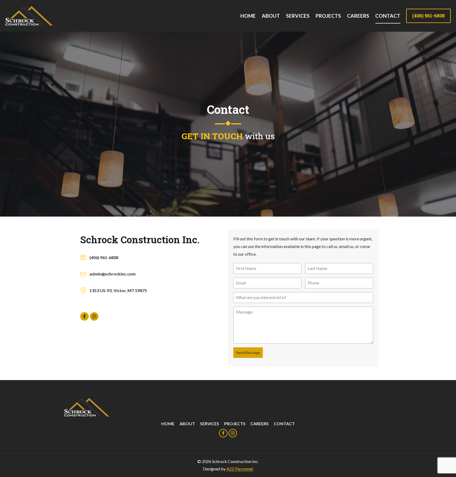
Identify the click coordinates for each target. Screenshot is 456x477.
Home (248, 16)
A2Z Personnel (239, 468)
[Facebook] (223, 433)
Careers (358, 16)
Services (298, 16)
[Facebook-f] (84, 316)
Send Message (248, 352)
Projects (328, 16)
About (271, 16)
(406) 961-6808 (428, 16)
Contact (387, 16)
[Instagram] (94, 316)
